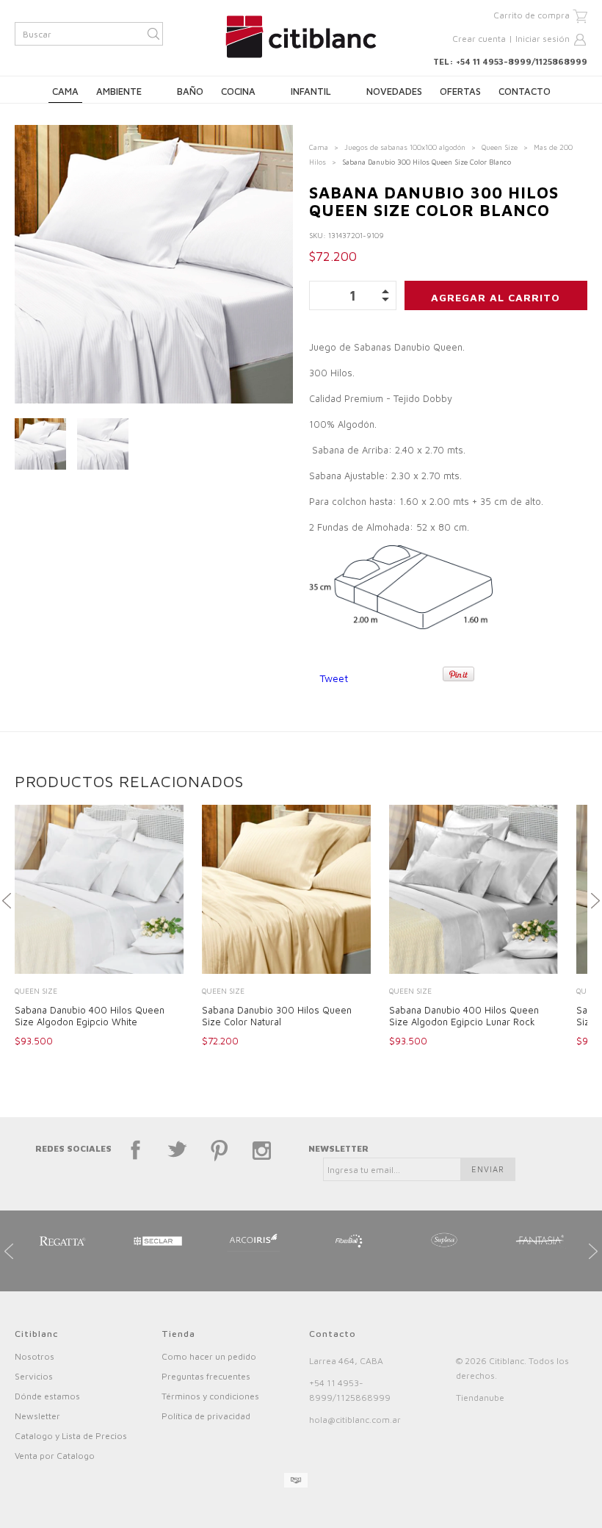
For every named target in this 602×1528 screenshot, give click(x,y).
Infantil (311, 91)
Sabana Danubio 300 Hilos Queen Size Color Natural (277, 1015)
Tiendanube (480, 1397)
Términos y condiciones (210, 1396)
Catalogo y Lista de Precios (71, 1435)
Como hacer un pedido (209, 1356)
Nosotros (34, 1356)
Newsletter (37, 1415)
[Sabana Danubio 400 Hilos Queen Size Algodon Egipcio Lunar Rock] (473, 891)
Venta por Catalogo (55, 1455)
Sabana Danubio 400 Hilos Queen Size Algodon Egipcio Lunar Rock (464, 1015)
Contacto (524, 91)
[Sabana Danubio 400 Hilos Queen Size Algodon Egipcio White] (99, 891)
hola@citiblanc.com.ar (355, 1419)
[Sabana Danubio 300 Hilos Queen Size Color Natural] (286, 891)
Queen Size (500, 147)
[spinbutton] (352, 295)
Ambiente (119, 91)
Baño (190, 91)
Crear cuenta (479, 38)
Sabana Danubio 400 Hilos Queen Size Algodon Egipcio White (89, 1015)
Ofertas (460, 91)
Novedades (394, 91)
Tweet (333, 678)
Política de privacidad (206, 1415)
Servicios (34, 1376)
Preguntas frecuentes (206, 1376)
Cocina (238, 91)
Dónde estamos (47, 1396)
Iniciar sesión (542, 38)
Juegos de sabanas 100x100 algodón (404, 147)
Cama (65, 91)
